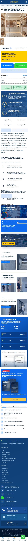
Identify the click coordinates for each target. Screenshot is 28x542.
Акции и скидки (5, 474)
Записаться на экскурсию (8, 243)
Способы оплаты (16, 130)
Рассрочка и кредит (6, 454)
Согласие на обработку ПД (8, 460)
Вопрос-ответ (5, 480)
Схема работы (5, 468)
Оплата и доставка (6, 452)
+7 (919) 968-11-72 (9, 497)
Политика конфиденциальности (9, 458)
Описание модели (5, 130)
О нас (3, 450)
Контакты (4, 478)
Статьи (3, 476)
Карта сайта (4, 462)
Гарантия (4, 456)
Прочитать (22, 334)
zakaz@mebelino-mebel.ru (11, 501)
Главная (2, 5)
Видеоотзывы (5, 472)
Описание (25, 75)
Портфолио (4, 470)
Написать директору (6, 195)
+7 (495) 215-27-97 (9, 494)
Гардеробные (9, 5)
